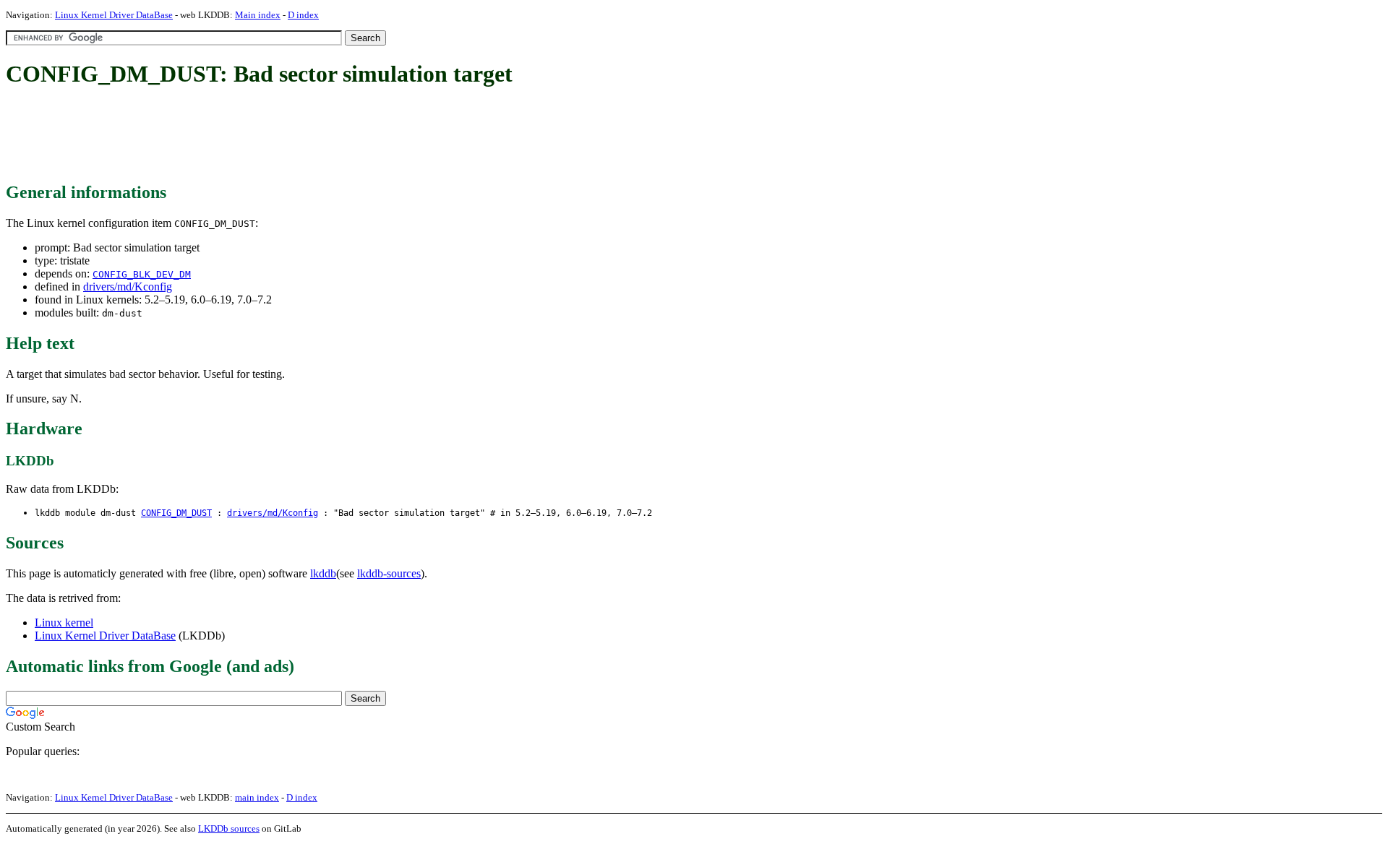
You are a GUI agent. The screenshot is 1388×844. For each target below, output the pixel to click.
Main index (257, 14)
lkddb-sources (389, 573)
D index (303, 14)
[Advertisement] (269, 135)
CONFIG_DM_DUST (176, 513)
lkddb (323, 573)
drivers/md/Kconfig (127, 286)
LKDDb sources (229, 828)
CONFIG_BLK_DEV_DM (142, 274)
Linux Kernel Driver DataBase (114, 14)
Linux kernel (64, 622)
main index (257, 797)
